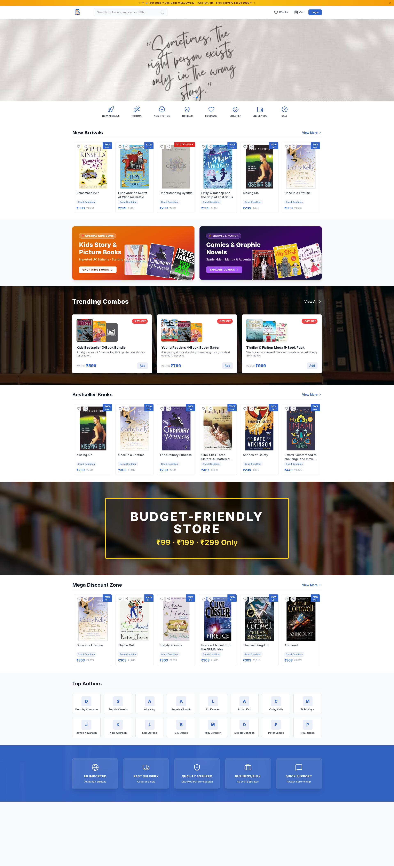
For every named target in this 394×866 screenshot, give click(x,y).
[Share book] (85, 146)
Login (315, 12)
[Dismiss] (390, 3)
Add (142, 365)
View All (310, 301)
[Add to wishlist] (78, 146)
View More (310, 132)
